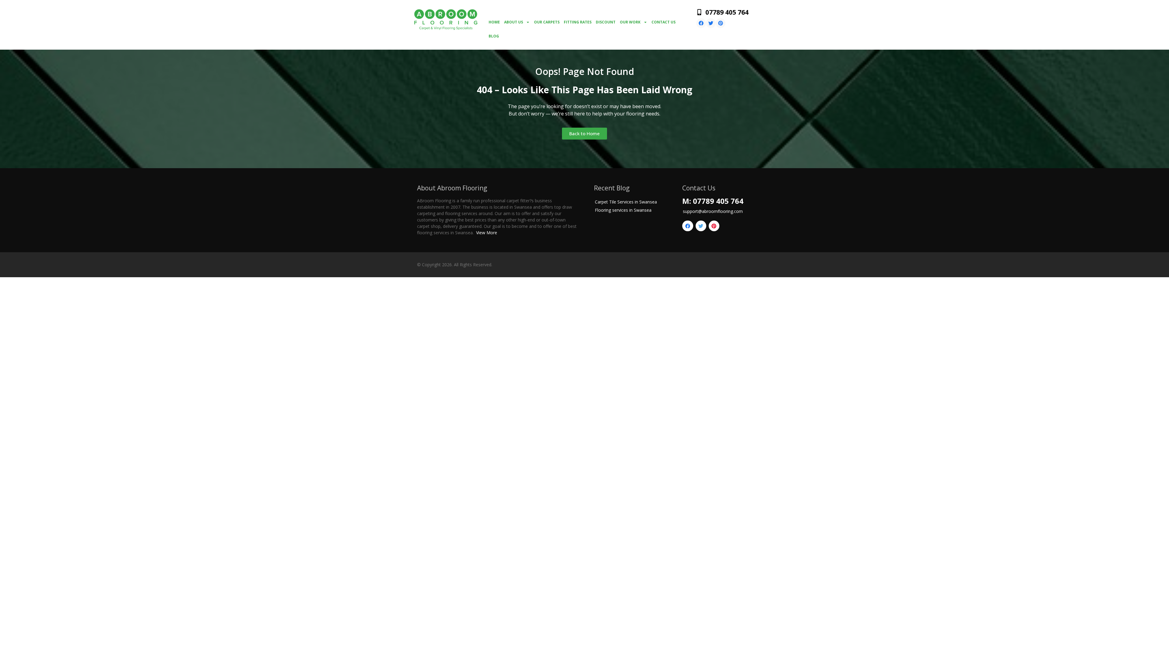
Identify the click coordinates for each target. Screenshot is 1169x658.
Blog (494, 36)
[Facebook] (701, 23)
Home (494, 22)
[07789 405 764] (699, 12)
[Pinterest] (720, 23)
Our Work (630, 22)
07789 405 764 (727, 12)
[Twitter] (711, 23)
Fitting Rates (578, 22)
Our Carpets (547, 22)
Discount (606, 22)
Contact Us (663, 22)
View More (486, 232)
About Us (513, 22)
